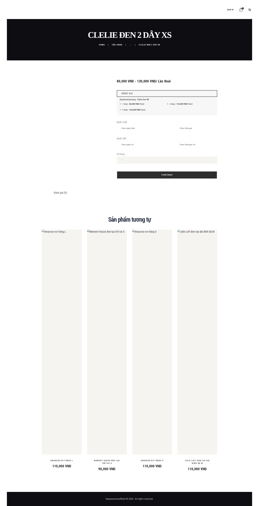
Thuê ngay (167, 175)
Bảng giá (126, 93)
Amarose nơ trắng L (61, 460)
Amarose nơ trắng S (152, 460)
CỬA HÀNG (117, 45)
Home (102, 45)
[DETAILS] (51, 344)
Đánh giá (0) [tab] (60, 192)
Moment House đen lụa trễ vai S (107, 461)
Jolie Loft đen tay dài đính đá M (197, 461)
